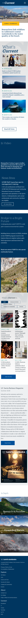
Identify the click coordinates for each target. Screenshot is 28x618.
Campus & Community (6, 584)
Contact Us (3, 593)
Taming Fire (14, 548)
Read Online (8, 443)
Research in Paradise (14, 511)
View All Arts (8, 377)
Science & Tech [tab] (14, 302)
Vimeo (2, 608)
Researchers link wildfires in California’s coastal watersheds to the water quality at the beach (13, 32)
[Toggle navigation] (25, 2)
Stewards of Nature (14, 530)
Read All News (9, 129)
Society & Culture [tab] (7, 304)
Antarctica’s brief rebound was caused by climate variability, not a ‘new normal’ (13, 95)
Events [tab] (21, 306)
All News (3, 575)
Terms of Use (8, 567)
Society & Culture (5, 582)
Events (2, 587)
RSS (2, 614)
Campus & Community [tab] (9, 306)
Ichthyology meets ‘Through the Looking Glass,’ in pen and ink (20, 334)
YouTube (3, 610)
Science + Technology (10, 23)
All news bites (8, 204)
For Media (3, 595)
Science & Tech (5, 579)
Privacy (2, 567)
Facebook (3, 603)
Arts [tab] (4, 302)
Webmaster (11, 569)
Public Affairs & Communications (9, 597)
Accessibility (4, 569)
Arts (2, 577)
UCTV (2, 612)
